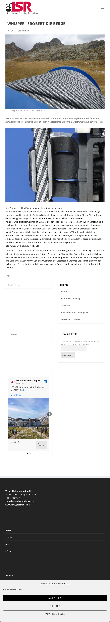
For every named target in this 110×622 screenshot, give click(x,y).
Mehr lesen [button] (16, 395)
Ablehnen (55, 605)
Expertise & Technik (70, 319)
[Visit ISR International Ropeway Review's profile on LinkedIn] (13, 381)
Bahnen (64, 291)
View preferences (55, 613)
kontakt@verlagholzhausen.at (20, 501)
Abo (7, 544)
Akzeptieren (55, 598)
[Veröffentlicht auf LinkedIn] (45, 381)
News (8, 530)
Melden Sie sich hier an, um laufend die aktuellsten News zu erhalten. (80, 342)
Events (8, 537)
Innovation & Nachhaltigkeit (74, 312)
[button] (8, 414)
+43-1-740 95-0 (12, 497)
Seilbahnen (23, 30)
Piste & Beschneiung (70, 298)
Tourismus (66, 305)
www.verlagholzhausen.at (18, 504)
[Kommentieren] (18, 445)
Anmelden (67, 355)
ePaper (8, 551)
